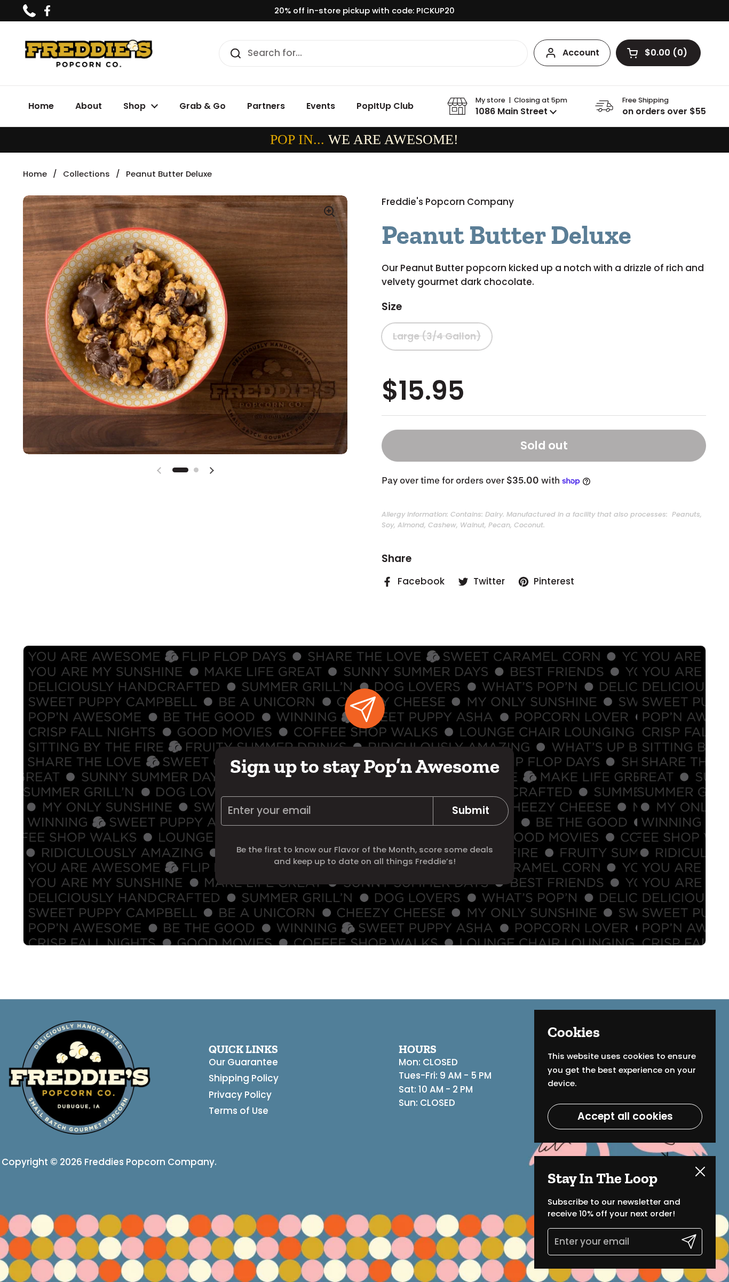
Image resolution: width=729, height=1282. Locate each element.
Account (580, 52)
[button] (658, 52)
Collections (86, 173)
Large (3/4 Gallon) (437, 336)
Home (35, 173)
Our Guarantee (243, 1062)
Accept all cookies (625, 1116)
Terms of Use (238, 1110)
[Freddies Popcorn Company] (88, 53)
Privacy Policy (240, 1094)
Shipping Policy (244, 1078)
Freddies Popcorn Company (149, 1162)
